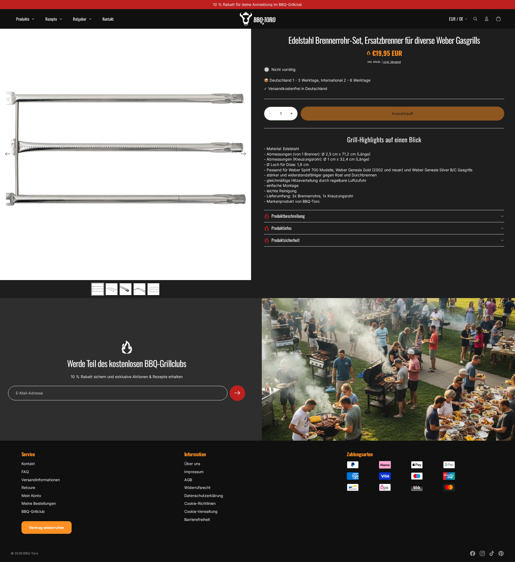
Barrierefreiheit (197, 519)
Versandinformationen (40, 479)
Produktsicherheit (285, 240)
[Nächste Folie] (245, 154)
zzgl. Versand (392, 61)
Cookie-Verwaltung (201, 511)
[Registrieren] (237, 393)
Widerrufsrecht (197, 487)
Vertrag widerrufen (46, 527)
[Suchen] (475, 19)
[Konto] (486, 19)
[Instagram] (482, 553)
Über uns (192, 463)
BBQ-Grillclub (33, 511)
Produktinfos (281, 228)
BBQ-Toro (30, 553)
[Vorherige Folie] (6, 154)
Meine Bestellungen (38, 503)
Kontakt (28, 463)
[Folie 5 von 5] (153, 289)
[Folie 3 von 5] (125, 289)
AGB (188, 479)
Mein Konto (31, 495)
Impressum (194, 471)
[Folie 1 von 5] (98, 289)
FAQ (25, 471)
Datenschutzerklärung (203, 495)
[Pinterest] (501, 553)
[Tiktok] (491, 553)
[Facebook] (472, 553)
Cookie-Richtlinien (200, 503)
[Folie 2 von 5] (111, 289)
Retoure (28, 487)
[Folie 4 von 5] (139, 289)
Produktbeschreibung (288, 216)
